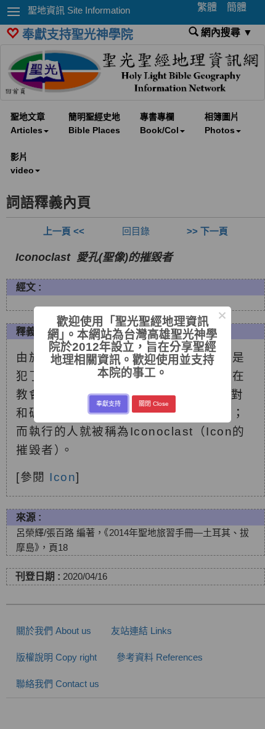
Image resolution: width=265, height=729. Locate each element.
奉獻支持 (108, 403)
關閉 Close (154, 403)
